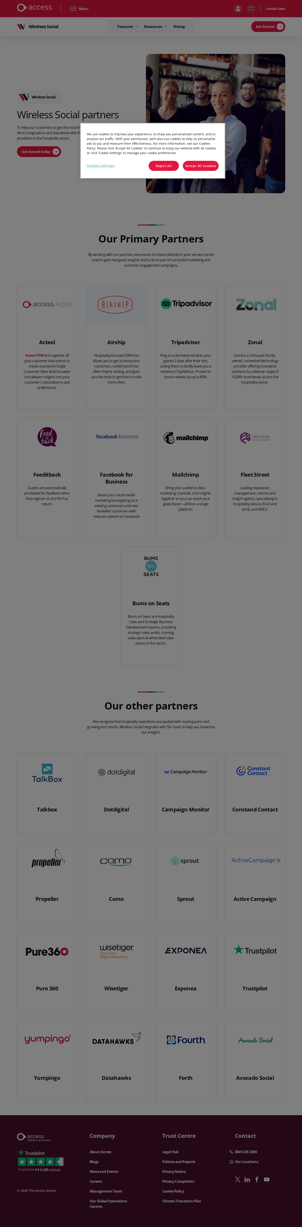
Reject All (163, 166)
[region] (152, 151)
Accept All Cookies (200, 166)
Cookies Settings (101, 165)
